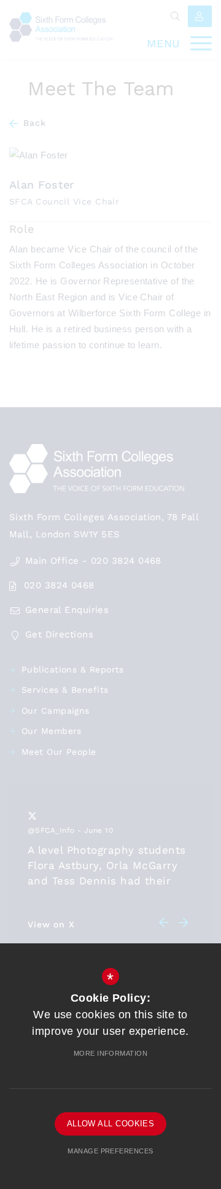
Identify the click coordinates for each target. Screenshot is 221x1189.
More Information (110, 1053)
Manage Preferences (110, 1151)
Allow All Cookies (111, 1123)
